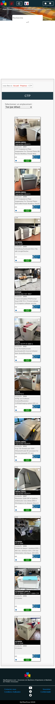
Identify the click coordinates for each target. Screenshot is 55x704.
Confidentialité (45, 692)
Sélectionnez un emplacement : (19, 104)
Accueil (16, 86)
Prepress (23, 86)
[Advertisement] (27, 48)
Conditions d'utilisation (12, 692)
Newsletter (47, 689)
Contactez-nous (10, 689)
